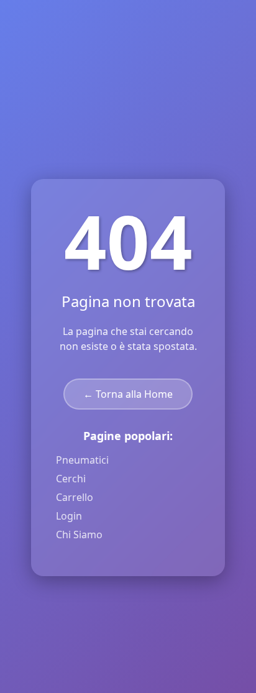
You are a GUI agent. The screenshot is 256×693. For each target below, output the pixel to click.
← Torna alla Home (128, 394)
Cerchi (71, 478)
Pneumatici (82, 460)
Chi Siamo (79, 534)
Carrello (74, 497)
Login (69, 516)
